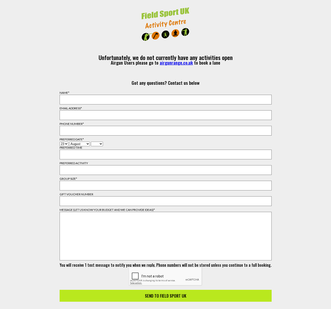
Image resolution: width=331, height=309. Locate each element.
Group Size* (68, 178)
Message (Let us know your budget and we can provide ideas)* (107, 209)
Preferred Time (71, 147)
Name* (64, 92)
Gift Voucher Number (76, 194)
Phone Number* (72, 123)
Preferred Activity (74, 163)
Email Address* (71, 108)
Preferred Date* (72, 139)
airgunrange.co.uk (176, 62)
